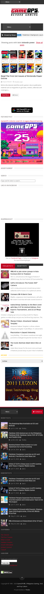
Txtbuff (3, 550)
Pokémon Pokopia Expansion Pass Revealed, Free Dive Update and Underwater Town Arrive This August (26, 500)
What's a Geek (5, 540)
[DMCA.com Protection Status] (6, 573)
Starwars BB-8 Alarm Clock (21, 294)
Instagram (35, 258)
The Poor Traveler (7, 537)
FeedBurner (13, 565)
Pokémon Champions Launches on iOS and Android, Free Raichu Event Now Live (24, 455)
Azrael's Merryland (7, 545)
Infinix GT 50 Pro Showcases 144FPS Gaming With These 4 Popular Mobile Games (25, 465)
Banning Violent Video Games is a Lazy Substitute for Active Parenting (23, 446)
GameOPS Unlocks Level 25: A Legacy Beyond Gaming (21, 121)
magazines (11, 52)
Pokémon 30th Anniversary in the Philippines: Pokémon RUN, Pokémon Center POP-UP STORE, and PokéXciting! (26, 435)
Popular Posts (8, 266)
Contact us (38, 412)
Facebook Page (16, 258)
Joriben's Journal (6, 547)
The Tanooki (5, 535)
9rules (28, 590)
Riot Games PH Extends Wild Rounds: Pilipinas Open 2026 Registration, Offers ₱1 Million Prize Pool (25, 511)
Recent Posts (22, 266)
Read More (5, 95)
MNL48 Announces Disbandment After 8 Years (25, 521)
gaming (4, 52)
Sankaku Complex (6, 542)
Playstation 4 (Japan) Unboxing (22, 333)
